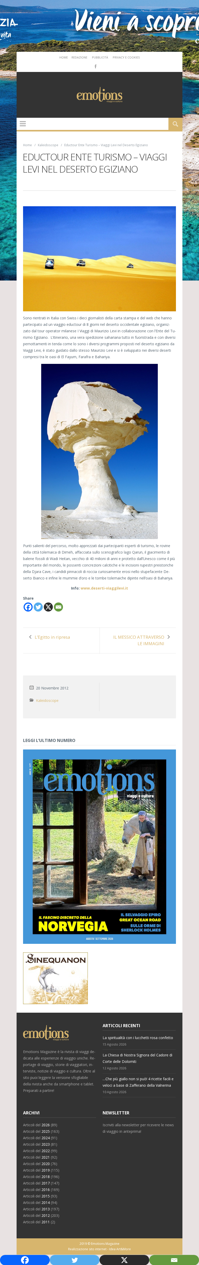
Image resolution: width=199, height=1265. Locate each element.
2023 (45, 1144)
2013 (45, 1209)
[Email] (58, 607)
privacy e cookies (126, 57)
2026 (45, 1124)
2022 (45, 1150)
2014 (45, 1202)
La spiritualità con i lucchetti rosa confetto (138, 1037)
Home (63, 57)
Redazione (79, 57)
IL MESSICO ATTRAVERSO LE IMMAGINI (138, 640)
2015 (45, 1196)
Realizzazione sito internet (87, 1249)
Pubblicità (100, 57)
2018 (45, 1176)
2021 (45, 1157)
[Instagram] (103, 66)
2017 (45, 1183)
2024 (45, 1137)
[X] (48, 607)
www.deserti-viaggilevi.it (104, 588)
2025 (45, 1131)
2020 (45, 1163)
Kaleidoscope (48, 145)
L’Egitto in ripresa (52, 637)
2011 (45, 1221)
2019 (45, 1170)
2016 (45, 1189)
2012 (45, 1215)
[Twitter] (38, 607)
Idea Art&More (120, 1249)
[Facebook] (95, 66)
